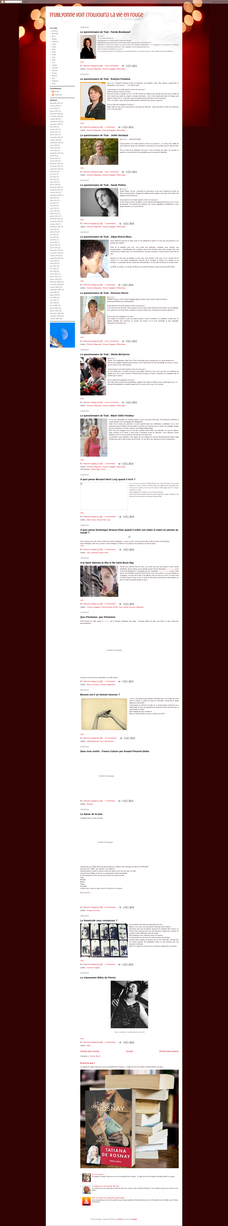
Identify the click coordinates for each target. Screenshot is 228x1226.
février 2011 (54, 245)
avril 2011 (53, 240)
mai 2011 (53, 237)
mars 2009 (53, 305)
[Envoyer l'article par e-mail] (122, 66)
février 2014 (54, 158)
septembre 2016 (55, 143)
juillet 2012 (53, 200)
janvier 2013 (54, 185)
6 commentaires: (111, 604)
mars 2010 (53, 274)
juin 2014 (53, 156)
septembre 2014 (55, 153)
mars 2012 (53, 211)
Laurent (54, 65)
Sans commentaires (107, 741)
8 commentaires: (111, 907)
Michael (54, 70)
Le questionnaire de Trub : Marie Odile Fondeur (107, 415)
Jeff (53, 62)
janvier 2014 (54, 161)
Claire (54, 47)
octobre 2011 (54, 224)
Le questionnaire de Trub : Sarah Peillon (103, 185)
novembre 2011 (55, 221)
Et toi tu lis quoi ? (87, 1063)
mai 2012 (53, 206)
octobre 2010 (54, 255)
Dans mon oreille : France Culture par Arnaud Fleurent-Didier (114, 751)
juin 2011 (53, 234)
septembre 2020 (55, 121)
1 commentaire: (110, 127)
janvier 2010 (54, 279)
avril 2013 (53, 179)
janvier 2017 (54, 135)
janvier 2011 (54, 248)
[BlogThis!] (129, 66)
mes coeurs (170, 569)
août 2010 (53, 261)
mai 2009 (53, 300)
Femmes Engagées (109, 69)
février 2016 (54, 148)
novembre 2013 (55, 166)
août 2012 (53, 198)
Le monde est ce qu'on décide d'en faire (105, 1186)
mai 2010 (53, 269)
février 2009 (54, 308)
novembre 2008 (55, 316)
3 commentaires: (111, 223)
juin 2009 (53, 297)
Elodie (54, 55)
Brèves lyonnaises (93, 684)
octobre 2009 (54, 287)
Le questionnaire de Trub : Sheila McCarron (105, 354)
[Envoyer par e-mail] (127, 66)
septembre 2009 (55, 290)
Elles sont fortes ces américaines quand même (108, 1198)
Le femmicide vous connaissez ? (98, 920)
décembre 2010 (55, 250)
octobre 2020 (54, 119)
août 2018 (53, 127)
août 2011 (53, 229)
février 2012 (54, 213)
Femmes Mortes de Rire (109, 607)
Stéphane (55, 81)
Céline (54, 44)
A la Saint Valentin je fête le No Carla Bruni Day (107, 562)
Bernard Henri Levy (103, 520)
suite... (82, 62)
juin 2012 (53, 203)
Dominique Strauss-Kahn (99, 553)
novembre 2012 (55, 190)
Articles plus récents (89, 1051)
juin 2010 (53, 266)
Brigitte (54, 39)
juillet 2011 (53, 232)
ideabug (121, 1219)
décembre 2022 (55, 103)
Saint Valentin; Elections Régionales (131, 607)
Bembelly (55, 33)
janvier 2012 (54, 216)
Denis (54, 49)
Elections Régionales (94, 69)
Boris (53, 36)
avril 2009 (53, 303)
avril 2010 (53, 271)
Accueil (129, 1051)
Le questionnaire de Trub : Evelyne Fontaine (105, 79)
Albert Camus (91, 520)
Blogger (134, 1219)
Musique (90, 804)
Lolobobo (55, 68)
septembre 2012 (55, 195)
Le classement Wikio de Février (98, 977)
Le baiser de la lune (91, 814)
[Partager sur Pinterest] (136, 66)
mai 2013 (53, 177)
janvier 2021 (54, 111)
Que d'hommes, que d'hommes (97, 617)
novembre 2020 (55, 116)
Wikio (89, 1045)
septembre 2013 (55, 169)
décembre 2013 (55, 163)
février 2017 (54, 132)
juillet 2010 (53, 263)
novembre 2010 (55, 253)
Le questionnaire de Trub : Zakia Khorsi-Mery (105, 236)
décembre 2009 (55, 282)
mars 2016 (53, 145)
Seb (53, 78)
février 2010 (54, 276)
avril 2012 (53, 208)
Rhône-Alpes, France (98, 469)
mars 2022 (53, 108)
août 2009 (53, 292)
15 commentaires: (111, 738)
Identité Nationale (93, 741)
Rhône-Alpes (121, 69)
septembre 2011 (55, 227)
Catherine (55, 41)
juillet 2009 (53, 295)
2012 (88, 553)
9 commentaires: (111, 517)
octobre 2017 (54, 129)
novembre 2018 (55, 124)
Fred (53, 57)
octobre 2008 (54, 319)
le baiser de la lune (93, 910)
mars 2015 (53, 150)
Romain (54, 76)
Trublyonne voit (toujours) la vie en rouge (96, 15)
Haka (53, 60)
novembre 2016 (55, 137)
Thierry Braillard (164, 571)
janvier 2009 (54, 311)
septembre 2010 (55, 258)
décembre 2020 (55, 114)
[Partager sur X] (131, 66)
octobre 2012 (54, 192)
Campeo (107, 621)
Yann (53, 83)
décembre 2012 (55, 187)
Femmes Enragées (93, 968)
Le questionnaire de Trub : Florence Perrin (104, 293)
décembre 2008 (55, 313)
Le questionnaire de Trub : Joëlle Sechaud (104, 135)
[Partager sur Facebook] (134, 66)
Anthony (55, 31)
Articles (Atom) (95, 1056)
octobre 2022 (54, 106)
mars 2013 (53, 182)
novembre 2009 (55, 284)
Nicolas (54, 73)
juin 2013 (53, 174)
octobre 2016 (54, 140)
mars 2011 (53, 242)
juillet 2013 (53, 171)
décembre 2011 (55, 219)
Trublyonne (58, 95)
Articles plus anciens (169, 1051)
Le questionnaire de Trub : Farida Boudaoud (105, 32)
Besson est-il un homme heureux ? (100, 694)
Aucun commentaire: (112, 66)
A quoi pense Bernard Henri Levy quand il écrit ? (107, 479)
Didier (54, 52)
